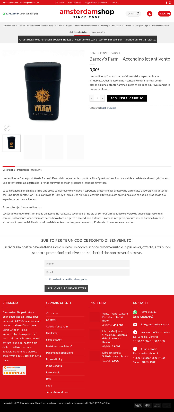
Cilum (60, 25)
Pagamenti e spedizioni (96, 2)
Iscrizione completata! (59, 346)
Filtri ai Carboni (33, 25)
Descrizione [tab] (9, 169)
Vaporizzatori (97, 32)
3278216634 (12, 13)
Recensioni (52, 372)
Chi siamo (59, 2)
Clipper (69, 25)
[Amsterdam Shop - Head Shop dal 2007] (87, 13)
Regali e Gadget (81, 32)
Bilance (44, 25)
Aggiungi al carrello (127, 98)
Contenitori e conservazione (85, 25)
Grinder (128, 25)
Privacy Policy (54, 359)
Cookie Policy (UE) (57, 326)
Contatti (115, 2)
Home (93, 53)
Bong (51, 25)
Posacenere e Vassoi (160, 25)
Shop (49, 385)
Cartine (22, 25)
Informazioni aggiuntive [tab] (29, 169)
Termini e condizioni (57, 392)
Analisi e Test (9, 25)
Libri (71, 32)
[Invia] (138, 14)
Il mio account (54, 339)
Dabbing (104, 25)
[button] (149, 14)
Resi (48, 378)
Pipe (146, 25)
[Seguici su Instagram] (170, 3)
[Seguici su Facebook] (167, 3)
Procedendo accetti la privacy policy (68, 279)
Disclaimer (52, 332)
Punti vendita (74, 2)
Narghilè (139, 25)
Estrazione (116, 25)
